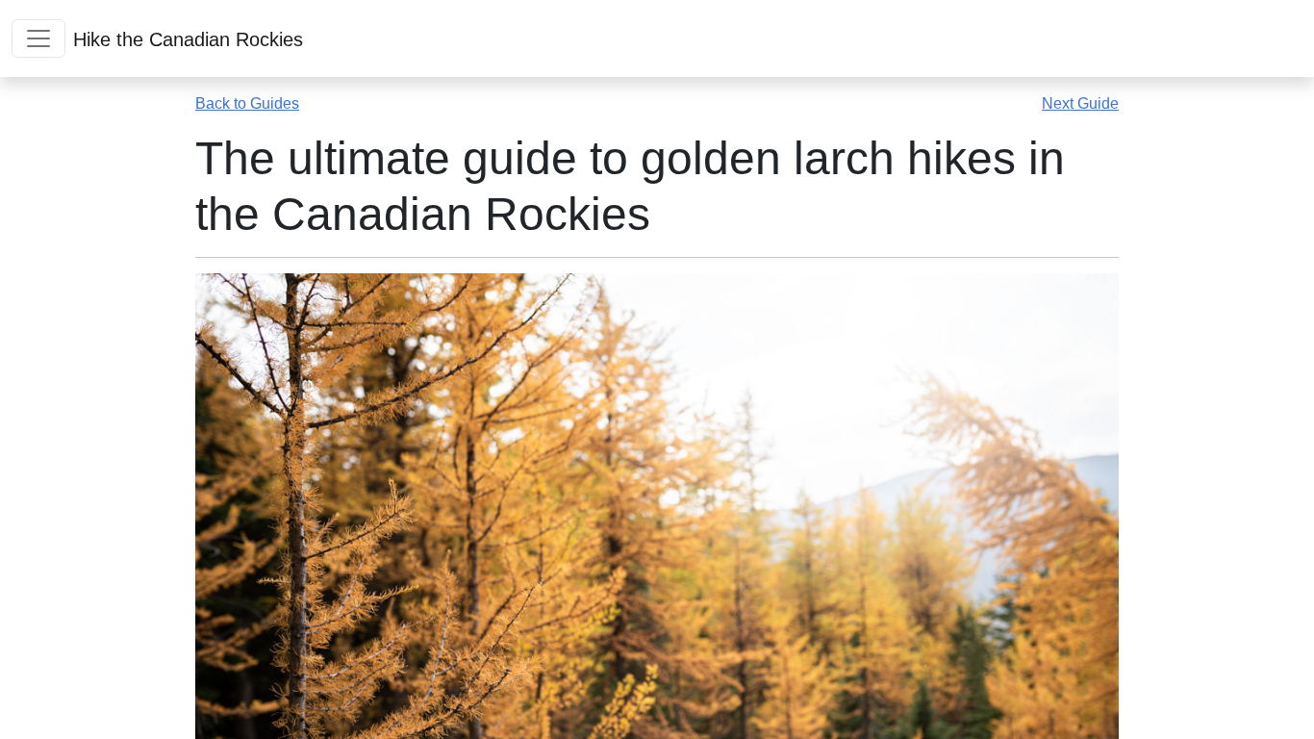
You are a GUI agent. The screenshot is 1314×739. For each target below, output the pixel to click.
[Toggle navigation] (38, 38)
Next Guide (1080, 103)
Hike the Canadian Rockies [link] (188, 39)
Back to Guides (247, 103)
